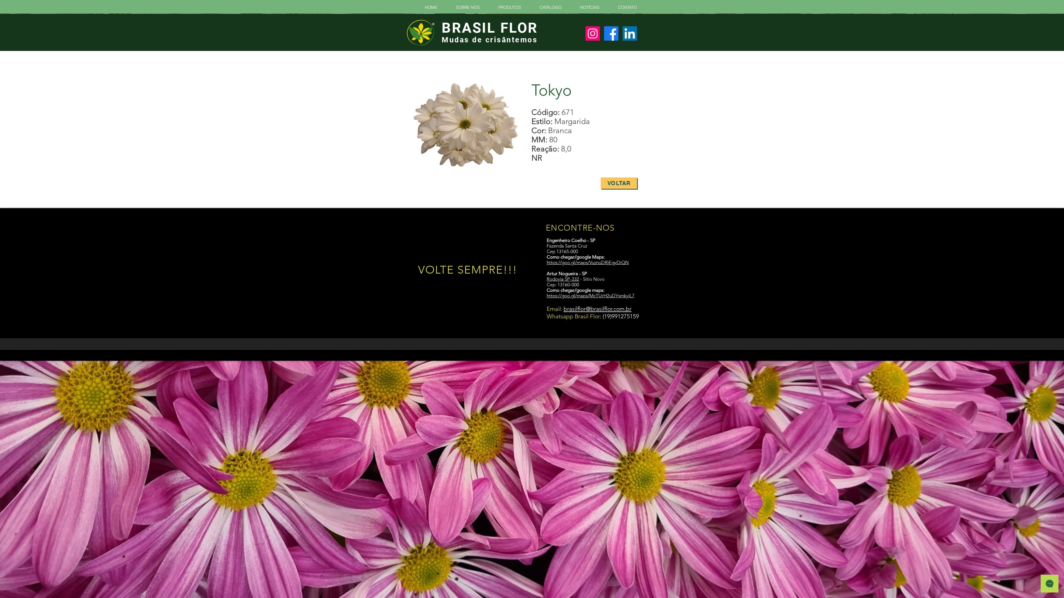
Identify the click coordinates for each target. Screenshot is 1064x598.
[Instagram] (592, 33)
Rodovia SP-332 (563, 279)
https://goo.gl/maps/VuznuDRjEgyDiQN (588, 262)
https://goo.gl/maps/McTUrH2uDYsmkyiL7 (591, 295)
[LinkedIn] (630, 33)
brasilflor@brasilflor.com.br (597, 308)
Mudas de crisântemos (490, 39)
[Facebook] (611, 33)
